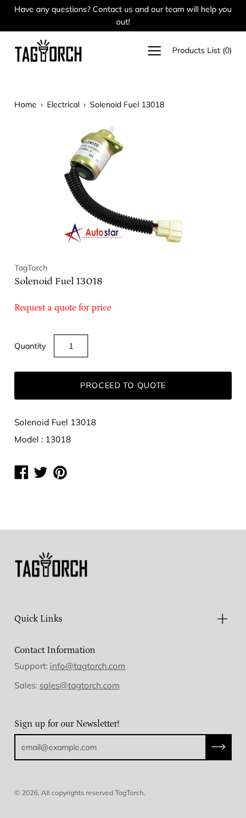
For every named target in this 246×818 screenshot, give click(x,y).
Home (25, 104)
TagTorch (129, 792)
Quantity (30, 346)
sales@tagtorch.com (79, 685)
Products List (202, 50)
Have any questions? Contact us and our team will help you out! (123, 15)
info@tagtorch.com (87, 665)
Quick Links (38, 619)
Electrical (63, 104)
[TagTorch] (48, 50)
